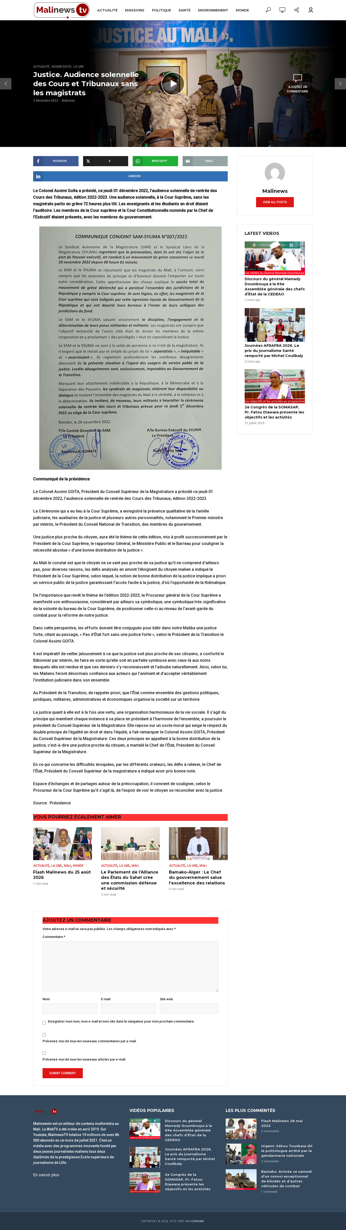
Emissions (134, 10)
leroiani (197, 1221)
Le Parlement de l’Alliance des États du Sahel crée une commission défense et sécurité (129, 880)
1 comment (269, 1192)
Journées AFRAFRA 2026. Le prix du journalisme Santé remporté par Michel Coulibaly (274, 350)
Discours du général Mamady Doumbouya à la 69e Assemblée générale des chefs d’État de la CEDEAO (275, 286)
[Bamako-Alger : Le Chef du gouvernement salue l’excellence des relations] (198, 843)
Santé (184, 10)
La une (78, 66)
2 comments (270, 1161)
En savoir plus (46, 1174)
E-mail (105, 999)
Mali (67, 865)
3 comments (270, 1131)
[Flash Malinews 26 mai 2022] (241, 1129)
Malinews (68, 101)
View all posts (275, 202)
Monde (242, 10)
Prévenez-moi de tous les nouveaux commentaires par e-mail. (90, 1041)
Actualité (107, 10)
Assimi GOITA (61, 66)
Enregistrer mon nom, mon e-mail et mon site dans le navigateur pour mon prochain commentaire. (121, 1021)
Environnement (213, 10)
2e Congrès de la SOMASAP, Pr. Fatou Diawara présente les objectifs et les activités (274, 412)
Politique (161, 10)
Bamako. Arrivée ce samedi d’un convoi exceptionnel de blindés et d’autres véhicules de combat (286, 1178)
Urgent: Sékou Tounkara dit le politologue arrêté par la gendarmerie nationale (287, 1151)
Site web (166, 999)
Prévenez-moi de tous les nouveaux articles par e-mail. (84, 1059)
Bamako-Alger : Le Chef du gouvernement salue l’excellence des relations (197, 877)
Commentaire (54, 937)
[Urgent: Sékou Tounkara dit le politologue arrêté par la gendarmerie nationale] (241, 1154)
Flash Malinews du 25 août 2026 (62, 875)
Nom (46, 999)
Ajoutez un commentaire (297, 89)
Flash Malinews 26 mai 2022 (282, 1123)
